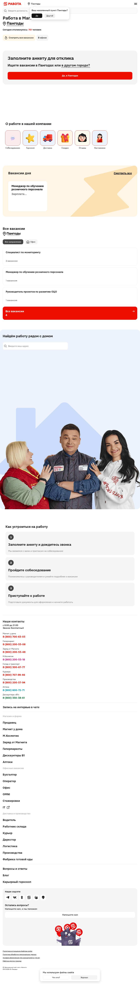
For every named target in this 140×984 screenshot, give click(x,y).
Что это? (56, 977)
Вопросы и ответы (15, 868)
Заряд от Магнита (15, 742)
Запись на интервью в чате (21, 707)
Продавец (9, 722)
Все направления (13, 242)
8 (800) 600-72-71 (14, 690)
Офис (32, 242)
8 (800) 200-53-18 (14, 659)
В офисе (42, 37)
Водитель (9, 820)
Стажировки (11, 800)
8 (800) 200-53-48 (14, 652)
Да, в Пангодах (70, 75)
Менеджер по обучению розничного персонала (27, 187)
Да (37, 16)
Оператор (9, 781)
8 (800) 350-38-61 (14, 697)
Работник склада (14, 826)
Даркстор (9, 839)
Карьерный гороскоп (17, 882)
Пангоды (15, 23)
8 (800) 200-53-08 (14, 644)
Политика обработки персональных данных (19, 954)
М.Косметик (11, 735)
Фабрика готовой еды (18, 859)
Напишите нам (70, 914)
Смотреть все (123, 173)
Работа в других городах (12, 961)
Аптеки (8, 762)
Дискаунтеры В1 (14, 755)
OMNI (6, 794)
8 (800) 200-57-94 (14, 682)
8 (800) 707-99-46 (14, 674)
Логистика (10, 846)
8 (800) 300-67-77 (14, 667)
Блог (6, 875)
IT (4, 807)
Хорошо (84, 977)
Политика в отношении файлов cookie (17, 951)
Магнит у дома (13, 729)
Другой (49, 16)
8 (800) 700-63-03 (14, 636)
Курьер (7, 833)
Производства (12, 852)
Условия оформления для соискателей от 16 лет (21, 958)
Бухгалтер (10, 774)
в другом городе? (76, 65)
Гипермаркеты (12, 749)
